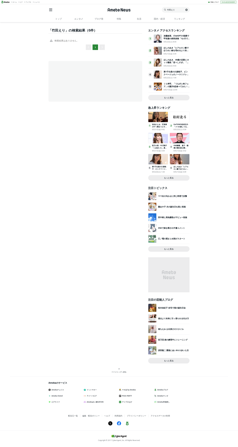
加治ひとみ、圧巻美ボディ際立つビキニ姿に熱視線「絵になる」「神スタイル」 (159, 127)
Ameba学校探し (163, 402)
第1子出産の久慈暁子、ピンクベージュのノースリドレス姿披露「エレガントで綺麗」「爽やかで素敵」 (176, 75)
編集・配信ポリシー (91, 415)
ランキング (179, 18)
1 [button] (95, 47)
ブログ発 (98, 18)
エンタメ (78, 18)
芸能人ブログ (214, 2)
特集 (119, 18)
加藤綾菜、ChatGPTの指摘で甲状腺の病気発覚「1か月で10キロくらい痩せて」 (176, 38)
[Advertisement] (73, 81)
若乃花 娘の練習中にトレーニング (173, 339)
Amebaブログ (162, 390)
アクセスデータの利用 (160, 415)
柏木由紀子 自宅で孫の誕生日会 (172, 307)
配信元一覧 (73, 415)
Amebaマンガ (162, 396)
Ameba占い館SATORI (95, 402)
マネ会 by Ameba (129, 390)
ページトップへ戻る (119, 372)
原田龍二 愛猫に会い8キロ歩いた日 (173, 350)
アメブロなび (127, 402)
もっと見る (169, 97)
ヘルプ (107, 415)
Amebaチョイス (58, 390)
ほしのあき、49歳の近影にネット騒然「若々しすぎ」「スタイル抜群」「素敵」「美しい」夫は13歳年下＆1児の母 (176, 63)
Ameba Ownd (57, 396)
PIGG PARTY (127, 396)
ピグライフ (56, 402)
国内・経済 (159, 18)
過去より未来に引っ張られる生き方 (173, 318)
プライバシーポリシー (136, 415)
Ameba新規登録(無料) (228, 2)
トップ (58, 18)
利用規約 (118, 415)
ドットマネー (92, 390)
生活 (139, 18)
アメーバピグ (92, 396)
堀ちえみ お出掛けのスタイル (171, 329)
